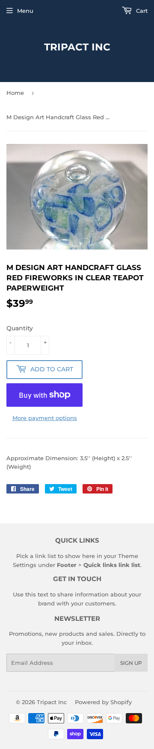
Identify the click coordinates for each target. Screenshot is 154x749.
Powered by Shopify (103, 702)
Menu (25, 10)
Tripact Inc (77, 47)
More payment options (44, 417)
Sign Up (131, 663)
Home (15, 92)
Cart (141, 10)
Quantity (19, 328)
